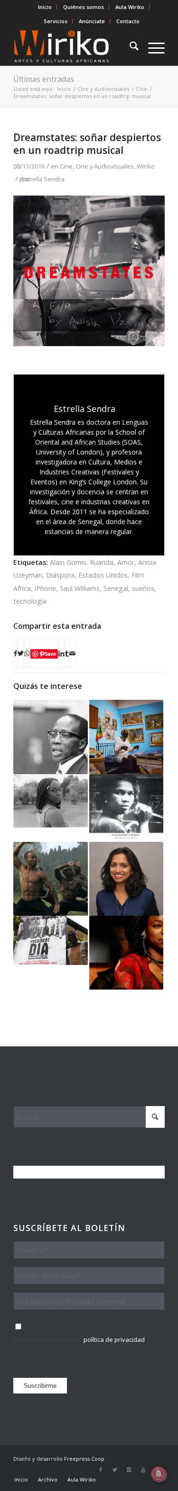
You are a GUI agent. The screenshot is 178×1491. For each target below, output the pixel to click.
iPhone (45, 588)
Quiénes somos (83, 6)
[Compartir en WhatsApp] (27, 653)
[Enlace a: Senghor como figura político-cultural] (50, 737)
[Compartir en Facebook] (15, 653)
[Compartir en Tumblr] (67, 653)
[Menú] (152, 47)
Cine (66, 166)
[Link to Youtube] (143, 1470)
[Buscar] (129, 47)
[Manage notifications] (158, 1474)
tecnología (30, 601)
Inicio (45, 6)
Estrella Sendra (43, 179)
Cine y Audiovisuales (104, 166)
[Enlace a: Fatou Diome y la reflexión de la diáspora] (126, 953)
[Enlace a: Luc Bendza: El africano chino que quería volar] (50, 879)
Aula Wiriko (129, 6)
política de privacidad (114, 1339)
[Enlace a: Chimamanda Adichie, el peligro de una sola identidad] (50, 801)
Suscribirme (40, 1385)
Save (50, 653)
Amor (125, 562)
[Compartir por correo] (72, 653)
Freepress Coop (84, 1458)
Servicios (55, 21)
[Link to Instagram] (129, 1470)
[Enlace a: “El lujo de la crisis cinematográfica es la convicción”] (50, 940)
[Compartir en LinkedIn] (61, 653)
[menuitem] (45, 7)
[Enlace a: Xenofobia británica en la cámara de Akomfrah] (126, 808)
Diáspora (60, 575)
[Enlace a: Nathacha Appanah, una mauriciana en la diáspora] (126, 879)
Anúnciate (92, 21)
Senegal (115, 588)
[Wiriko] (73, 47)
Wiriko (146, 166)
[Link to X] (115, 1470)
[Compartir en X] (21, 653)
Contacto (128, 21)
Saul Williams (80, 588)
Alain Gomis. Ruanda (81, 562)
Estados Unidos (103, 575)
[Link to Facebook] (101, 1470)
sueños (143, 588)
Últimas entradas (43, 79)
